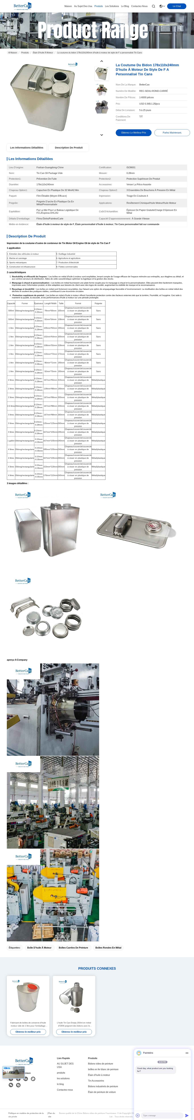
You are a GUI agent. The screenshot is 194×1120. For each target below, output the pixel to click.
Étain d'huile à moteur (43, 52)
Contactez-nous (65, 1090)
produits (98, 6)
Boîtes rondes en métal (108, 948)
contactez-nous (139, 6)
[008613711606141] (33, 1079)
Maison (68, 6)
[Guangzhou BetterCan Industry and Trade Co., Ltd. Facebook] (18, 1079)
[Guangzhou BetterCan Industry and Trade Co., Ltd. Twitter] (10, 1079)
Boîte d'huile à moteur (39, 948)
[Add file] (138, 1115)
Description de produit (69, 147)
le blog (125, 6)
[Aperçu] (24, 1064)
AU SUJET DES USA (65, 1065)
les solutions (112, 6)
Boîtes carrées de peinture (73, 948)
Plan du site (51, 1115)
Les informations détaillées (26, 147)
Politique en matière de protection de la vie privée (26, 1115)
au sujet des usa (83, 6)
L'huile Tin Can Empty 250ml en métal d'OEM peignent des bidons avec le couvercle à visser (74, 1024)
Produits (25, 52)
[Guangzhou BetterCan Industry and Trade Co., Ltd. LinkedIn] (25, 1079)
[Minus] (187, 1053)
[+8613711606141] (18, 1085)
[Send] (187, 1115)
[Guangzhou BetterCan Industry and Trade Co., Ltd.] (22, 6)
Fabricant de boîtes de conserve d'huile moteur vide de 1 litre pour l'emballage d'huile (28, 1024)
